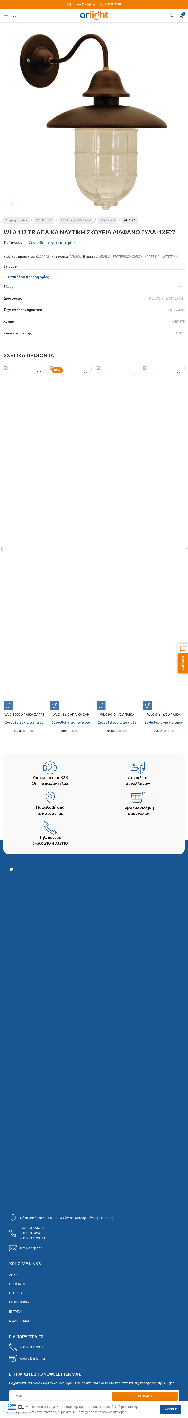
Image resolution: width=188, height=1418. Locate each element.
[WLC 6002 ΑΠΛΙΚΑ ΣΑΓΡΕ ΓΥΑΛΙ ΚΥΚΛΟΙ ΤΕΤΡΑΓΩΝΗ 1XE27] (24, 538)
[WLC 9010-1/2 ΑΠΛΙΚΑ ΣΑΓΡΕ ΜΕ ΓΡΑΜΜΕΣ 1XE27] (117, 538)
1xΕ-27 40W (176, 310)
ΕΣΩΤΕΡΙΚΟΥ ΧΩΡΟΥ (76, 220)
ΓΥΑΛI (180, 333)
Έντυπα (15, 1311)
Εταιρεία (15, 1293)
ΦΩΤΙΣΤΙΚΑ (44, 220)
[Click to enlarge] (12, 203)
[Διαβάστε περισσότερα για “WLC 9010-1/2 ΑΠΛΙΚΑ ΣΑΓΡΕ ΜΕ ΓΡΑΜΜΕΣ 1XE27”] (100, 705)
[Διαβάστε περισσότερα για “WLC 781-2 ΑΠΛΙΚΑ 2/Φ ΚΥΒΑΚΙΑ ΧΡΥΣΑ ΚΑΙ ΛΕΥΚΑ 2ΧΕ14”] (54, 705)
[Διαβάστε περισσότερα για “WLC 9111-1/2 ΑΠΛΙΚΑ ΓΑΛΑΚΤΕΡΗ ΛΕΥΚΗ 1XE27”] (147, 705)
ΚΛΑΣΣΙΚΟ (107, 220)
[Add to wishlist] (39, 372)
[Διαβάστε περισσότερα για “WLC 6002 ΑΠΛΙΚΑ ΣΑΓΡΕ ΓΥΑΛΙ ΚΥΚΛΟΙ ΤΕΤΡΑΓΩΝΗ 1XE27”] (8, 705)
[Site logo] (94, 15)
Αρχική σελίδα (16, 220)
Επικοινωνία (19, 1302)
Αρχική (15, 1275)
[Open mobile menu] (5, 15)
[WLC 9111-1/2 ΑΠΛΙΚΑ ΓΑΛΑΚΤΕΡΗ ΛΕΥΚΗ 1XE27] (164, 538)
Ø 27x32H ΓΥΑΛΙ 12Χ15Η (167, 298)
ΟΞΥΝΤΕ (179, 321)
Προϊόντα (17, 1284)
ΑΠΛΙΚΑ (129, 220)
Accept (171, 1409)
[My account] (172, 15)
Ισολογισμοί (19, 1321)
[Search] (14, 15)
